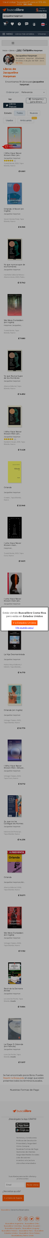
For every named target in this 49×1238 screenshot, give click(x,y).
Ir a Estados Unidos (24, 622)
